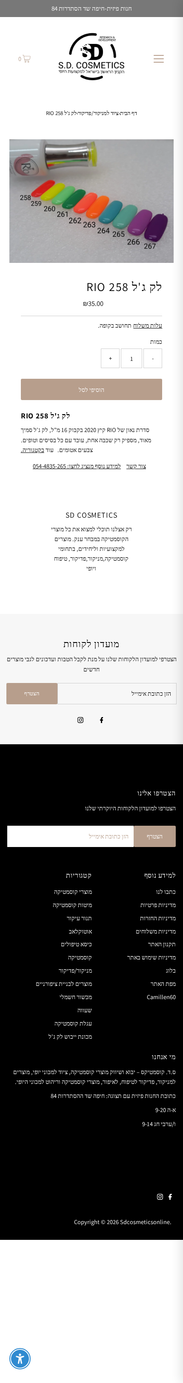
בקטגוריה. (32, 450)
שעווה (84, 1010)
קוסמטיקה (80, 957)
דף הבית (128, 113)
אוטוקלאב (80, 931)
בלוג (171, 970)
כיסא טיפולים (76, 944)
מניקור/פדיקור (75, 970)
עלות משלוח (147, 325)
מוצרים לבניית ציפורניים (64, 984)
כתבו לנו (166, 891)
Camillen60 (161, 997)
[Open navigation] (158, 58)
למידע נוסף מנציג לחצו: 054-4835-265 (77, 466)
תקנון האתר (162, 944)
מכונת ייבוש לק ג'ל (70, 1036)
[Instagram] (80, 721)
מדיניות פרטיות (158, 905)
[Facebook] (102, 721)
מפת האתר (163, 984)
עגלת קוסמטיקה (73, 1023)
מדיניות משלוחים (156, 931)
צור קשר (136, 466)
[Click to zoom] (160, 153)
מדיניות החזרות (158, 918)
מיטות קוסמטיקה (72, 905)
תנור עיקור (79, 918)
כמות (156, 341)
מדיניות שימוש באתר (151, 957)
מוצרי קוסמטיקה (73, 891)
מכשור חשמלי (76, 997)
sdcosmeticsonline (145, 1222)
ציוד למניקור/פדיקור (98, 113)
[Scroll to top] (165, 1365)
